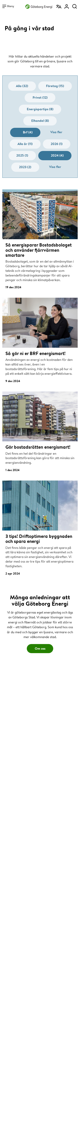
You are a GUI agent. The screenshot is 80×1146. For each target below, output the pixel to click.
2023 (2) (25, 167)
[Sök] (74, 5)
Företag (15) (55, 86)
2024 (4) (57, 155)
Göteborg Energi (38, 5)
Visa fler (56, 132)
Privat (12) (40, 97)
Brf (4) (28, 132)
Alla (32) (22, 86)
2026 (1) (57, 144)
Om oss (40, 648)
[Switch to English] (59, 5)
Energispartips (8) (40, 109)
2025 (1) (22, 155)
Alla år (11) (25, 144)
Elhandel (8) (40, 120)
